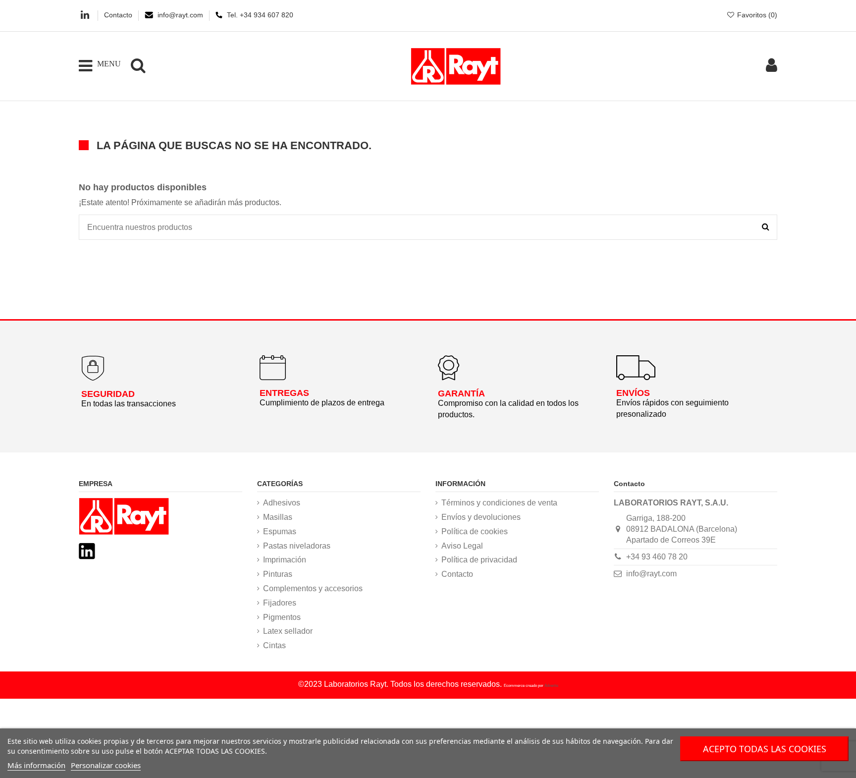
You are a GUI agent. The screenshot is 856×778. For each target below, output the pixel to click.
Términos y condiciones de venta (499, 503)
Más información (36, 765)
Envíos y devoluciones (481, 517)
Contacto (119, 15)
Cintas (274, 645)
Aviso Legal (462, 546)
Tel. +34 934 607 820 (260, 15)
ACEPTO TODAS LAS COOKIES (764, 749)
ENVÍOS (633, 393)
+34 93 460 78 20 (657, 557)
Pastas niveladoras (296, 546)
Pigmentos (282, 617)
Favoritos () (756, 15)
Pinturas (277, 574)
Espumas (279, 531)
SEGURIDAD (108, 394)
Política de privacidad (479, 560)
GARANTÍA (461, 393)
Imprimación (284, 560)
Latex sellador (288, 631)
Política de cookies (474, 531)
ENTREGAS (284, 393)
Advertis (551, 685)
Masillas (277, 517)
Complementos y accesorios (313, 588)
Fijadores (279, 603)
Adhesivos (281, 503)
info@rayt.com (181, 15)
